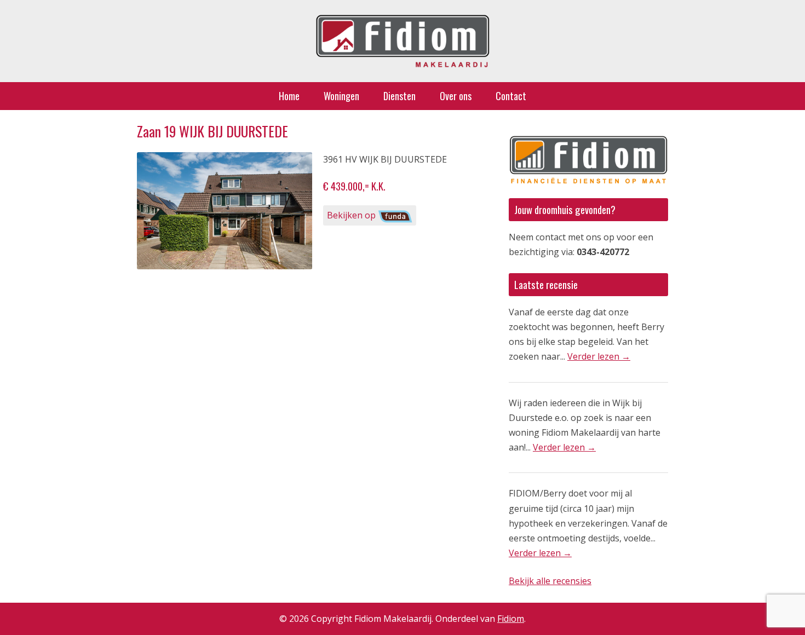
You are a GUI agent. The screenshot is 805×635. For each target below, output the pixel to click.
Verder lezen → (598, 356)
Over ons (456, 96)
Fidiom (510, 619)
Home (289, 96)
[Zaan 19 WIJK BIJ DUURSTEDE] (224, 210)
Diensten (399, 96)
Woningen (341, 96)
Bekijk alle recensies (550, 581)
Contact (511, 96)
